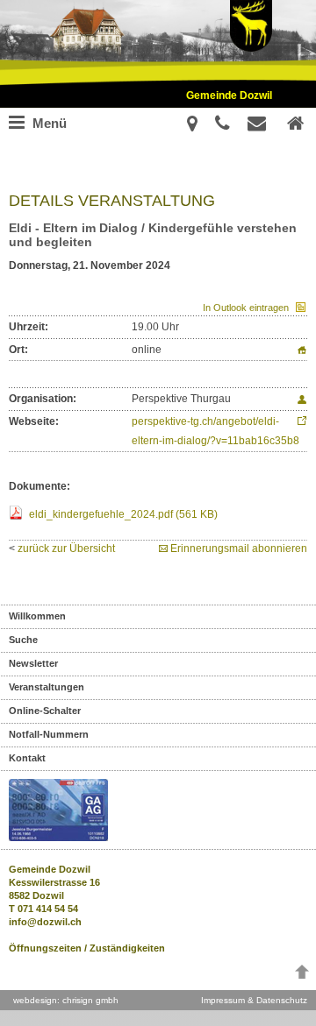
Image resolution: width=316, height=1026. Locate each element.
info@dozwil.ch (45, 921)
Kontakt (27, 758)
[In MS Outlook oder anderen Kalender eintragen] (298, 307)
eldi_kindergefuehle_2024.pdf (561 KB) (123, 514)
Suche (23, 639)
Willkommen (37, 616)
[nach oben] (302, 975)
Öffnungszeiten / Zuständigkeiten (87, 948)
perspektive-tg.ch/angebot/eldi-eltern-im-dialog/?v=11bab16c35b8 (215, 431)
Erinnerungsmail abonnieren (238, 548)
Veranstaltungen (46, 687)
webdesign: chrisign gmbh (65, 1000)
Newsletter (33, 663)
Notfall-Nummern (49, 734)
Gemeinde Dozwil (229, 95)
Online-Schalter (45, 710)
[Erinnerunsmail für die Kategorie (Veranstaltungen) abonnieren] (164, 548)
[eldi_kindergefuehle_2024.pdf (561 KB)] (17, 514)
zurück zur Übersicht (66, 548)
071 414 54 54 (48, 908)
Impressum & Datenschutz (254, 1000)
